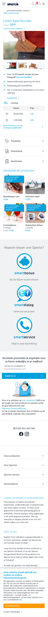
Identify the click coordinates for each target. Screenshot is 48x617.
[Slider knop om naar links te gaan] (6, 65)
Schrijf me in (10, 376)
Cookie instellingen (11, 612)
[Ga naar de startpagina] (15, 4)
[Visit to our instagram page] (27, 434)
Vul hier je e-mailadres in (14, 366)
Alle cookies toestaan (12, 606)
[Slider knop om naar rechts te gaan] (41, 65)
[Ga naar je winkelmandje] (43, 4)
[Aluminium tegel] (35, 184)
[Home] (3, 11)
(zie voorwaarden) (24, 77)
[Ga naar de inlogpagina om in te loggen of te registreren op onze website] (36, 4)
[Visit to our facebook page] (21, 434)
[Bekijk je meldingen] (40, 4)
